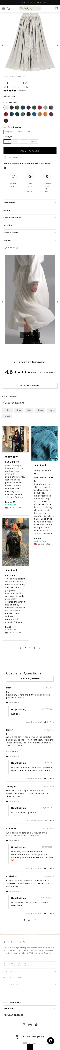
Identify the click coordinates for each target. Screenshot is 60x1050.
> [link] (35, 919)
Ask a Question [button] (31, 678)
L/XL (15, 141)
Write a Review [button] (31, 385)
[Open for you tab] (50, 1040)
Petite (19, 132)
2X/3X (24, 141)
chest (40, 410)
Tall (28, 132)
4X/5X (33, 141)
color (7, 410)
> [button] (40, 648)
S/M (7, 141)
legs (51, 410)
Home (5, 76)
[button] (3, 8)
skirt (18, 410)
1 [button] (24, 919)
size (29, 410)
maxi (7, 416)
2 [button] (29, 919)
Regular (8, 132)
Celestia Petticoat (13, 494)
